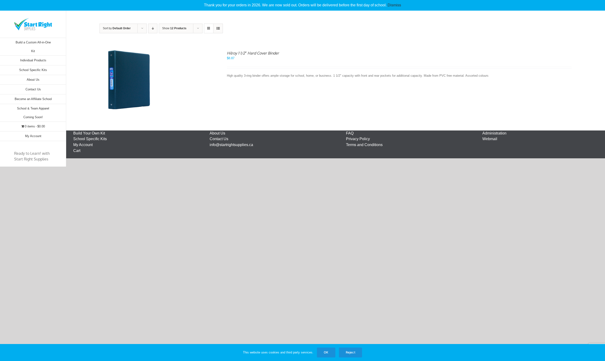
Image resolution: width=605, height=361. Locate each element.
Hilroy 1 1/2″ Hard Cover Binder (253, 53)
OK (326, 352)
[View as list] (218, 28)
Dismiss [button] (394, 5)
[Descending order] (152, 28)
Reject (350, 352)
